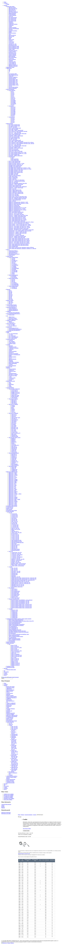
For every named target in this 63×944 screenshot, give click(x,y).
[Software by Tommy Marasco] (7, 942)
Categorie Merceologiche (6, 804)
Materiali (3, 807)
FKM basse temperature (6, 812)
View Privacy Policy (27, 828)
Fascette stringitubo (28, 814)
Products (22, 814)
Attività (2, 805)
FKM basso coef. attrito (6, 813)
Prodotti (2, 806)
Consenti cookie (26, 830)
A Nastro (34, 814)
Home (19, 814)
